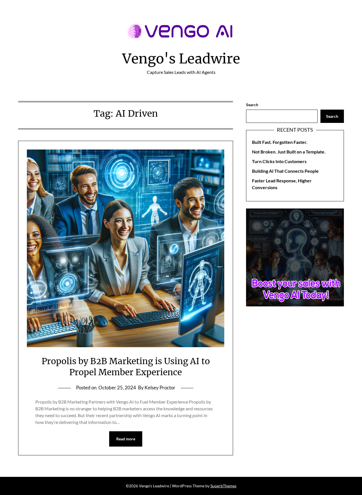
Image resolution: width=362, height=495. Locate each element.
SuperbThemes (223, 485)
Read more (125, 438)
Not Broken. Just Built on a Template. (289, 151)
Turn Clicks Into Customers (279, 161)
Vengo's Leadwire (181, 58)
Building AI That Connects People (285, 171)
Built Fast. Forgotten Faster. (279, 142)
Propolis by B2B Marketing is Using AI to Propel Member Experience (126, 366)
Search (252, 104)
